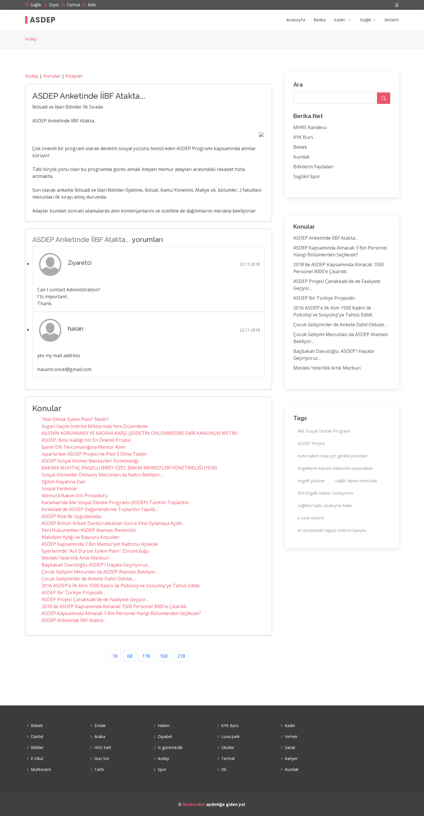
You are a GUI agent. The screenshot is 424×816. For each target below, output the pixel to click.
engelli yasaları (311, 480)
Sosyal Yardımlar (59, 488)
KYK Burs (303, 137)
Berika (320, 20)
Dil (223, 769)
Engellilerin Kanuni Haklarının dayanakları (335, 468)
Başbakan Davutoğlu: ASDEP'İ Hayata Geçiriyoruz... (96, 565)
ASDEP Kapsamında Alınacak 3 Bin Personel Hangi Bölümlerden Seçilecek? (121, 613)
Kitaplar (73, 76)
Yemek (291, 737)
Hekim (164, 726)
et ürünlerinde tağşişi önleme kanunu (332, 530)
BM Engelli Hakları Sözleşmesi (325, 493)
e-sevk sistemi (311, 518)
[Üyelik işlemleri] (397, 5)
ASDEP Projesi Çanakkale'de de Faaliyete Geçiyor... (95, 599)
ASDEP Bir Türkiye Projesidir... (74, 592)
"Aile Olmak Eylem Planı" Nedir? (75, 419)
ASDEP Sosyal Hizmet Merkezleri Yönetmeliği (90, 461)
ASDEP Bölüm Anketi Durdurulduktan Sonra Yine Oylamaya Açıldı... (113, 523)
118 (146, 656)
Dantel (37, 737)
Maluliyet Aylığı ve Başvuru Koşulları (80, 537)
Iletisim (392, 20)
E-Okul (37, 759)
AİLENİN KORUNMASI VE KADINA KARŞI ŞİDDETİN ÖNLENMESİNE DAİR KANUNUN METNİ (139, 433)
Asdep (43, 20)
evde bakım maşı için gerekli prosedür (332, 456)
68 (129, 656)
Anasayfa (295, 20)
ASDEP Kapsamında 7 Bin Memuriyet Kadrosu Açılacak (100, 544)
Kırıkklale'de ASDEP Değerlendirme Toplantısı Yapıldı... (100, 509)
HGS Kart (102, 748)
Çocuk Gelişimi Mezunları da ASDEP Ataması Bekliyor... (100, 572)
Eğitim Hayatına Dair (64, 481)
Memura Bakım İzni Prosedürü (75, 495)
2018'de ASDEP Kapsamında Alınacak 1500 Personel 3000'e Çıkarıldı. (114, 606)
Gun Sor (101, 759)
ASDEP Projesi (311, 443)
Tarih (99, 769)
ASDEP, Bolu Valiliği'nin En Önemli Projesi (86, 440)
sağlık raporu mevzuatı (356, 480)
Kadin (290, 726)
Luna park (230, 737)
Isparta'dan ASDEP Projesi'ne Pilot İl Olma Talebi (94, 454)
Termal (227, 759)
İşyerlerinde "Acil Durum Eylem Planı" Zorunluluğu (95, 551)
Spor (162, 769)
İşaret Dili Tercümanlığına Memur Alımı (83, 447)
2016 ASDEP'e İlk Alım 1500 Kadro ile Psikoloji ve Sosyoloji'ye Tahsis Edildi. (121, 585)
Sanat (290, 748)
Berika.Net (194, 804)
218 (181, 656)
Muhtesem (41, 769)
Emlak (100, 726)
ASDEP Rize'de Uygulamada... (72, 516)
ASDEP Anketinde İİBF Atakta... (74, 620)
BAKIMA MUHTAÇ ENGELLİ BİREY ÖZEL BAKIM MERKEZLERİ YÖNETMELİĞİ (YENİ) (129, 468)
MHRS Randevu (310, 127)
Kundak (301, 157)
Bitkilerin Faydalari (313, 166)
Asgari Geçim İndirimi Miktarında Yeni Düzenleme (95, 426)
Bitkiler (37, 748)
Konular (52, 76)
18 (114, 656)
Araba (99, 737)
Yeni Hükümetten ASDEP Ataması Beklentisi (89, 530)
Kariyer (291, 759)
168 (164, 656)
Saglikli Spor (306, 176)
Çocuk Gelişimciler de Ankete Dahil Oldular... (88, 578)
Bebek (300, 147)
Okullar (227, 748)
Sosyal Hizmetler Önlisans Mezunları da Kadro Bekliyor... (102, 475)
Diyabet (165, 737)
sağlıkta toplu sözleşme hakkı (325, 505)
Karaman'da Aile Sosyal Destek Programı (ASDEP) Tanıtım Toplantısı (115, 502)
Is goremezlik (170, 748)
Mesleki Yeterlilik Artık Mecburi (75, 558)
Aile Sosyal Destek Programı (324, 431)
